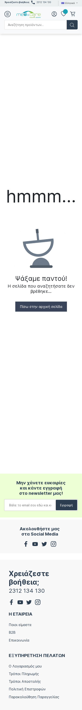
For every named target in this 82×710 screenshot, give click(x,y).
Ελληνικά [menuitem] (70, 3)
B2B (12, 632)
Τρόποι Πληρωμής (24, 674)
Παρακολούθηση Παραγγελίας (34, 697)
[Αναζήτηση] (72, 24)
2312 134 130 (44, 2)
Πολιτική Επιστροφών (27, 689)
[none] (68, 3)
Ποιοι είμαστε (20, 625)
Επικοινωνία (19, 640)
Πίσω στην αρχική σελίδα (41, 306)
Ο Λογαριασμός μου (25, 666)
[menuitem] (68, 3)
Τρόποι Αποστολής (25, 681)
